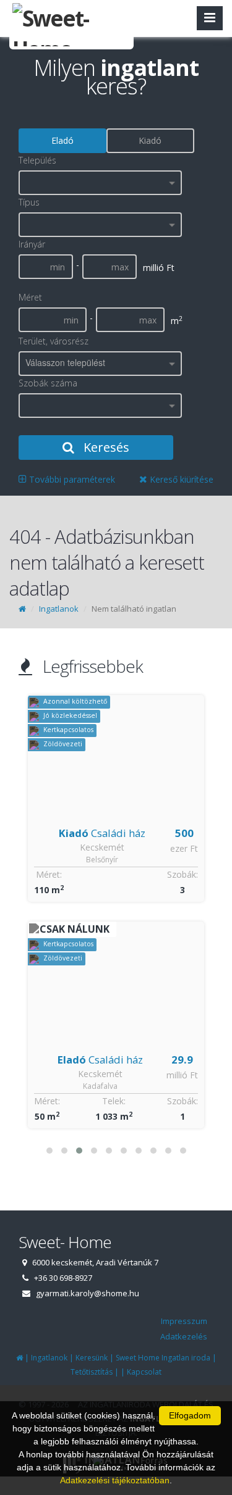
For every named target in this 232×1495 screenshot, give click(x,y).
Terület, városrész (53, 341)
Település (37, 160)
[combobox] (100, 182)
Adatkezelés (183, 1336)
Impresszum (184, 1320)
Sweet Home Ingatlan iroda (163, 1357)
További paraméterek (71, 479)
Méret (30, 297)
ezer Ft (184, 848)
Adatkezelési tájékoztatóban (115, 1480)
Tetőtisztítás (92, 1372)
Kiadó (150, 140)
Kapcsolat (144, 1372)
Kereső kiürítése (180, 479)
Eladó (62, 140)
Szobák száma (48, 383)
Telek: (114, 1101)
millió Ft (182, 1075)
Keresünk (91, 1357)
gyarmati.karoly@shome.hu (87, 1293)
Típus (29, 202)
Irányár (32, 244)
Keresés (104, 447)
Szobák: (182, 874)
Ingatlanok (59, 608)
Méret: (49, 874)
